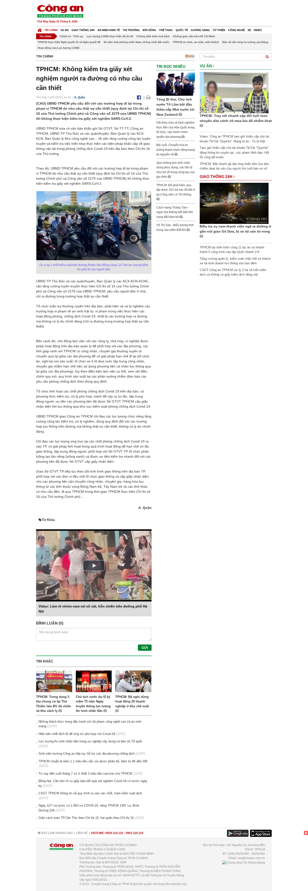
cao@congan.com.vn (251, 858)
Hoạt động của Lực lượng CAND (58, 47)
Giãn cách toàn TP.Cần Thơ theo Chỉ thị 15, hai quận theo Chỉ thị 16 (86, 818)
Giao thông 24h (83, 30)
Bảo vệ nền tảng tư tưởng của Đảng (245, 42)
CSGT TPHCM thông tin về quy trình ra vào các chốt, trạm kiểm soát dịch (90, 793)
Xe (249, 30)
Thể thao (166, 30)
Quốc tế (182, 30)
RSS (191, 56)
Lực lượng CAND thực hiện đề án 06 (110, 36)
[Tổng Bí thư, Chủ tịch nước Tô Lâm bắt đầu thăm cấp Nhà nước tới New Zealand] (175, 84)
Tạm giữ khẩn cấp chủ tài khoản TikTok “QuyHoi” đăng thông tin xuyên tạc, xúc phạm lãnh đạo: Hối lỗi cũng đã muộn (234, 152)
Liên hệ (82, 833)
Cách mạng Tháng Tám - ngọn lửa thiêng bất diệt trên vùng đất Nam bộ (174, 212)
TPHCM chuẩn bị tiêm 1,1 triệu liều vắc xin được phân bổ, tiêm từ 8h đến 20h (93, 761)
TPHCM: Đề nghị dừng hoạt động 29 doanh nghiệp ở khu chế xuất (132, 701)
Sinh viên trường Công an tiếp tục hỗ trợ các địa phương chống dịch (86, 753)
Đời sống (149, 30)
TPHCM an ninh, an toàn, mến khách (196, 42)
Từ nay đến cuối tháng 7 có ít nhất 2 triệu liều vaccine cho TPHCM (85, 773)
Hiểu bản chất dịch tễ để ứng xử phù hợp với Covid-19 (76, 734)
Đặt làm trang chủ (57, 833)
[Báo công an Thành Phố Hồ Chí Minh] (60, 11)
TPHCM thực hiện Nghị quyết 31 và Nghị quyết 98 (69, 42)
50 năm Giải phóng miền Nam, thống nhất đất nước (136, 42)
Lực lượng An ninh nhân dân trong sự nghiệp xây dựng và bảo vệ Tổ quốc (90, 741)
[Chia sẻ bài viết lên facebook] (139, 97)
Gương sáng (200, 30)
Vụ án (64, 30)
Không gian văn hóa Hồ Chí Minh (194, 36)
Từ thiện (219, 30)
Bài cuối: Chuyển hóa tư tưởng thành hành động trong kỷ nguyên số (175, 149)
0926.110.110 (114, 833)
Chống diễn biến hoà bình (153, 36)
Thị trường (131, 30)
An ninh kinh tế (108, 30)
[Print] (148, 97)
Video (258, 30)
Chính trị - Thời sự (71, 36)
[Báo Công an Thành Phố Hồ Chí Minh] (39, 29)
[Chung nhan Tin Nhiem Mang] (243, 862)
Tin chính (51, 30)
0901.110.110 (134, 833)
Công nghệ (236, 30)
